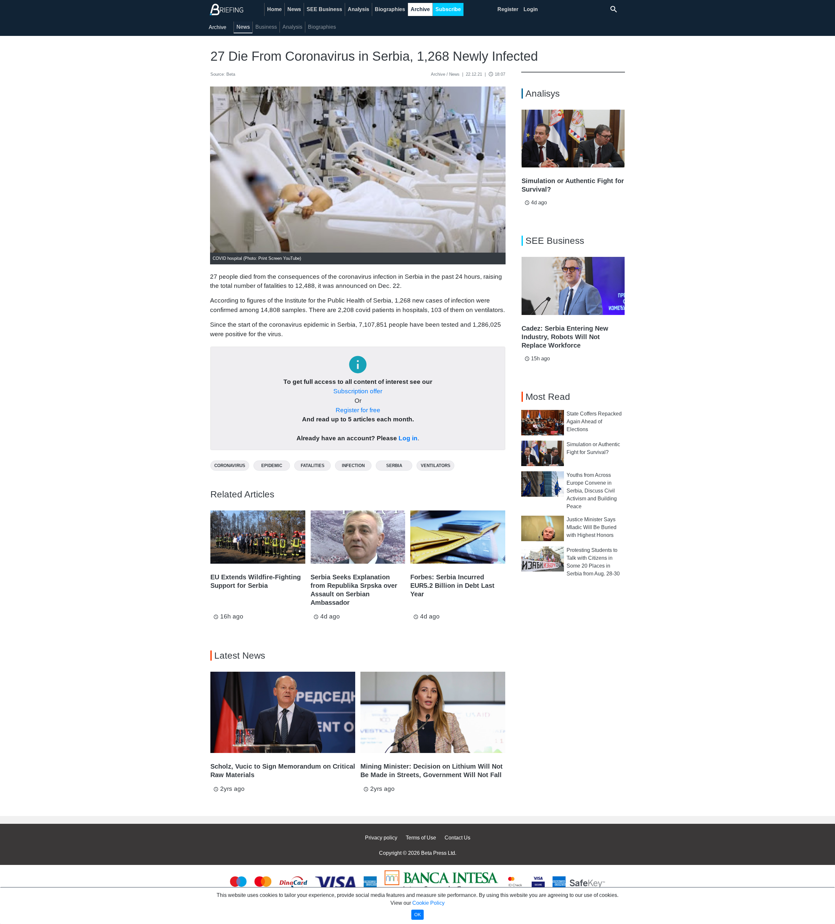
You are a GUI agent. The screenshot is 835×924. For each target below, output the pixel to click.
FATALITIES (313, 465)
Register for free (358, 410)
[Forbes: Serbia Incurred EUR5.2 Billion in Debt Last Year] (457, 537)
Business (266, 27)
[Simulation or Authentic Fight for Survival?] (573, 139)
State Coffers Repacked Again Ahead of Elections (594, 421)
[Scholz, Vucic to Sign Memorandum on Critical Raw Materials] (282, 712)
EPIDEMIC (271, 465)
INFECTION (353, 465)
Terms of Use (421, 837)
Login (531, 9)
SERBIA (394, 465)
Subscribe (448, 9)
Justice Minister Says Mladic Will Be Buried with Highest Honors (591, 527)
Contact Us (457, 837)
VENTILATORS (435, 465)
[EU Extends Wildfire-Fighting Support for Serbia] (257, 537)
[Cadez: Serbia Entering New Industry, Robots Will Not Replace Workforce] (573, 286)
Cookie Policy (428, 903)
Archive (420, 9)
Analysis (358, 9)
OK (417, 914)
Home (274, 9)
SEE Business (324, 9)
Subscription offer (357, 391)
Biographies (390, 9)
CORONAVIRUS (229, 465)
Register (507, 9)
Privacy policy (381, 837)
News (294, 9)
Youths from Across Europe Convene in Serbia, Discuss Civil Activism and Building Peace (592, 490)
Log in (408, 438)
